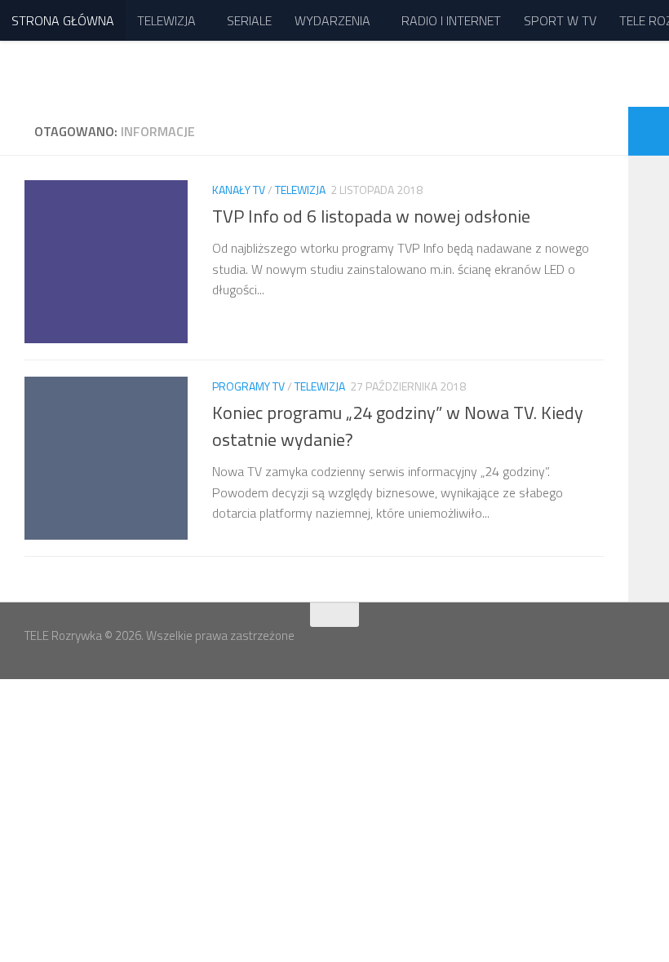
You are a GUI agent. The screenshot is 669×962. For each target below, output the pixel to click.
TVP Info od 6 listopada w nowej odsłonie (371, 216)
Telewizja (300, 189)
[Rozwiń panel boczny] (648, 131)
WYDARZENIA (332, 20)
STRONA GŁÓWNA (62, 20)
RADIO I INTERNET (451, 20)
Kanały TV (238, 189)
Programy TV (248, 386)
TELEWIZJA (166, 20)
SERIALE (249, 20)
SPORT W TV (560, 20)
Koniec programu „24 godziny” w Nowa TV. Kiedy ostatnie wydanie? (397, 426)
